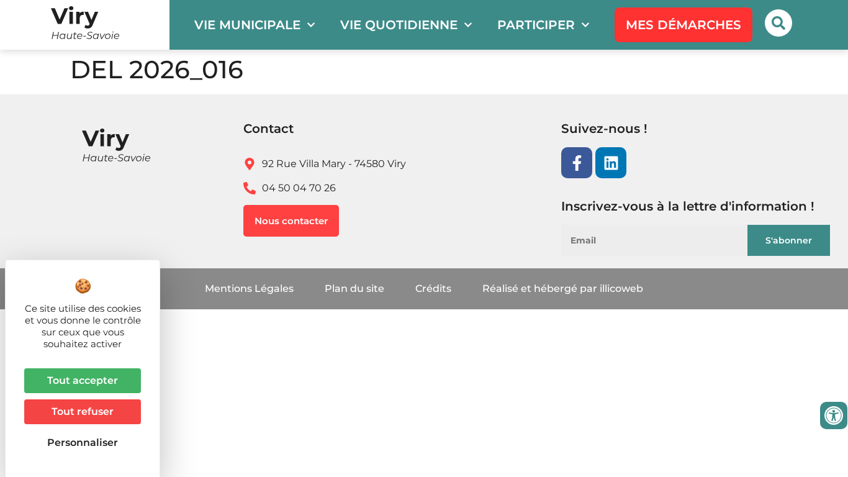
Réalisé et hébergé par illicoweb (562, 288)
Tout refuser (83, 411)
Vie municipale (247, 24)
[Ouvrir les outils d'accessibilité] (833, 415)
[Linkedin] (610, 162)
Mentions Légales (249, 288)
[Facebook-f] (576, 162)
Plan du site (354, 288)
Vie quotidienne (399, 24)
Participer (536, 24)
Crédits (433, 288)
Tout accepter (82, 380)
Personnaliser (82, 442)
